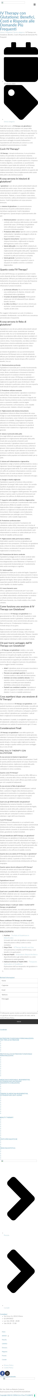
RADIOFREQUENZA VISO (9, 1159)
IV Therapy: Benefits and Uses (24, 947)
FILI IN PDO (5, 1128)
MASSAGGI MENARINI (8, 1119)
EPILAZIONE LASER (7, 1157)
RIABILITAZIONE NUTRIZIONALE (10, 1066)
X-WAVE (4, 1134)
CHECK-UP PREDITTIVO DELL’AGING (12, 1092)
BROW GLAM (6, 1124)
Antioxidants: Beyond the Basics (27, 954)
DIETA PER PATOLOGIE (8, 1064)
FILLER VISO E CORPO (8, 1151)
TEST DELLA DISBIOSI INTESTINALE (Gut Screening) (15, 1047)
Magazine (9, 32)
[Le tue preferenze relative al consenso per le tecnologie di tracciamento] (34, 1395)
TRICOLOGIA (5, 1142)
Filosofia (4, 1339)
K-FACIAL (4, 1126)
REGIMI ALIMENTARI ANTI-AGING (11, 1070)
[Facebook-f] (2, 1373)
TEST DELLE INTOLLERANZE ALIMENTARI (13, 1049)
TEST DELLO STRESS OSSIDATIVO (11, 1090)
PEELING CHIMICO (7, 1155)
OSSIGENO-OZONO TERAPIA (10, 1113)
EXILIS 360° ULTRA (7, 1135)
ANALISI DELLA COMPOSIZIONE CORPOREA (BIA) (15, 1043)
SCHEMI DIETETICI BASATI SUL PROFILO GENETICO (16, 1059)
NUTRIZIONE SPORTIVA (8, 1072)
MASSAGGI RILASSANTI (8, 1121)
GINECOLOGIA (6, 1144)
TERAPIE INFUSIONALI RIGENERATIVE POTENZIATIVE (16, 1109)
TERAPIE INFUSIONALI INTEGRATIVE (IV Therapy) (15, 1111)
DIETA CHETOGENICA (8, 1061)
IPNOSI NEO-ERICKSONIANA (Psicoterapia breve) (15, 1108)
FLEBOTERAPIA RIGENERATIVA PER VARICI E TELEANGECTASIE (19, 1104)
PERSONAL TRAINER (7, 1097)
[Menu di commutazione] (35, 4)
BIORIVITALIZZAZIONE (8, 1153)
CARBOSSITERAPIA (7, 1130)
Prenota (4, 1355)
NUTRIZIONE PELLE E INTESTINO (11, 1063)
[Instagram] (7, 1373)
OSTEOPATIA (5, 1100)
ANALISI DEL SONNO (8, 1084)
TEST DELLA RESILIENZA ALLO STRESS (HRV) (14, 1088)
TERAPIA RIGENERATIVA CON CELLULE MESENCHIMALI (17, 1102)
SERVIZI (4, 1336)
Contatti (4, 1359)
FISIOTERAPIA (6, 1099)
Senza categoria (19, 32)
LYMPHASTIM (6, 1132)
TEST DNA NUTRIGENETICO (9, 1041)
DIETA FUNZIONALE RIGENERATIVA (11, 1057)
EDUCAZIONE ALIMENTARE (9, 1074)
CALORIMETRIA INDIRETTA (9, 1045)
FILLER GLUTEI (6, 1150)
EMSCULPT (5, 1137)
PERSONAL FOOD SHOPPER (10, 1075)
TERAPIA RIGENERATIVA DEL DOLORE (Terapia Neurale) (17, 1106)
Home (2, 32)
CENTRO (4, 1343)
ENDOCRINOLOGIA (7, 1146)
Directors (4, 1347)
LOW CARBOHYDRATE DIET (10, 1068)
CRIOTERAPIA (6, 1123)
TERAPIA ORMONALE (8, 1141)
